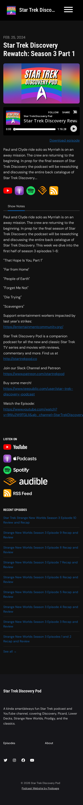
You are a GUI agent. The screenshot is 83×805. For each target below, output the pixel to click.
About (49, 743)
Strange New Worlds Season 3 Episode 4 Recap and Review (40, 609)
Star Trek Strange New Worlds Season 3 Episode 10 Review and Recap (39, 520)
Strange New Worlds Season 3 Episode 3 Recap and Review (40, 624)
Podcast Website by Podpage (40, 788)
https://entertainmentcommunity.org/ (33, 326)
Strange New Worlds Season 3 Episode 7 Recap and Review (40, 564)
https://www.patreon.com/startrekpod (33, 373)
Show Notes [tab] (16, 206)
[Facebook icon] (23, 760)
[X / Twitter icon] (5, 760)
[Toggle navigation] (68, 10)
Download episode (65, 140)
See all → (10, 651)
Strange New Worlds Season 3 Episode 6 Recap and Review (40, 579)
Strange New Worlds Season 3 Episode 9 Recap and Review (40, 535)
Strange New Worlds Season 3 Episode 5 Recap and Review (40, 594)
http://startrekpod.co (20, 358)
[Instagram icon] (14, 760)
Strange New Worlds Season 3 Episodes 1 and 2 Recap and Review (37, 639)
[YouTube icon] (32, 760)
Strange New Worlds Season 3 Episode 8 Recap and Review (40, 549)
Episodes (9, 743)
